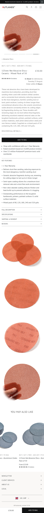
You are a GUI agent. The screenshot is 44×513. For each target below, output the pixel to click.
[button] (27, 7)
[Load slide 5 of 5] (36, 54)
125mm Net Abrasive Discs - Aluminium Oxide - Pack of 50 (23, 459)
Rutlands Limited (20, 505)
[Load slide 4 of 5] (29, 54)
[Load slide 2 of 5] (14, 54)
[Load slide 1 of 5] (7, 54)
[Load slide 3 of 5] (22, 54)
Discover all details (11, 131)
